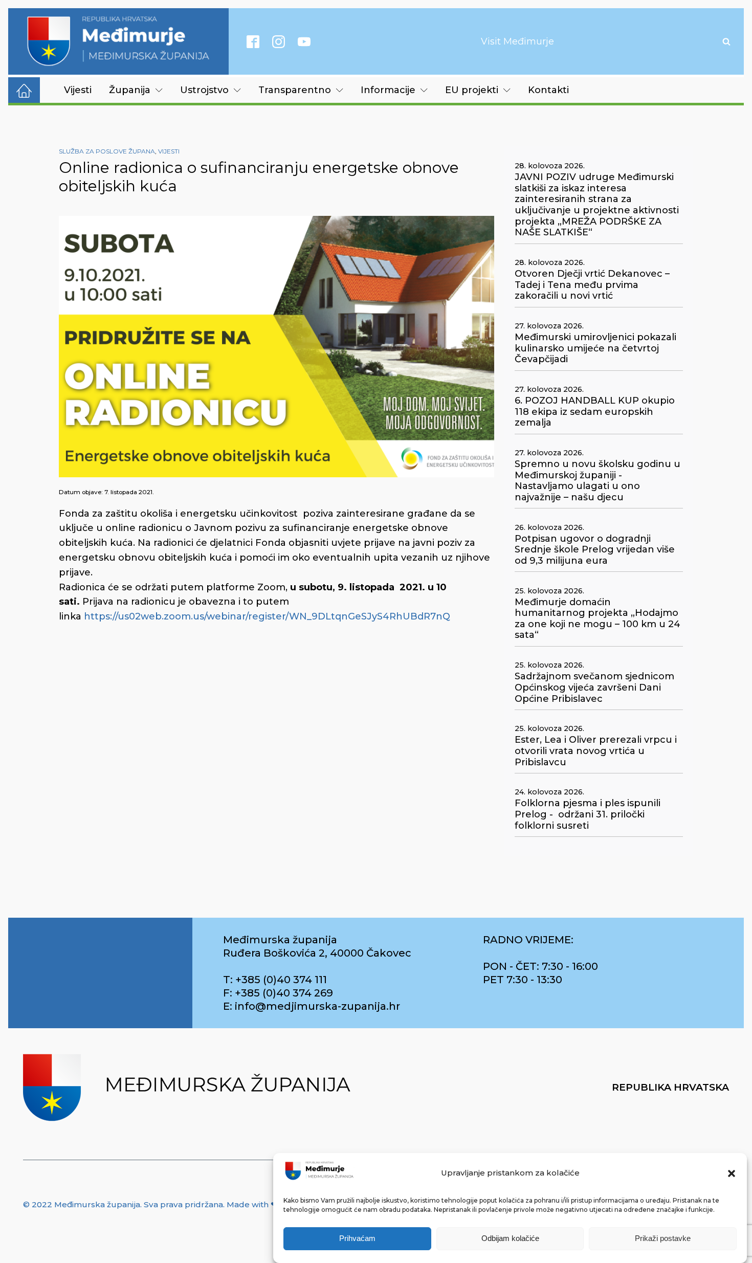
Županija (129, 90)
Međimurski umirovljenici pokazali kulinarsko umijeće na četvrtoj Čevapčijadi (595, 348)
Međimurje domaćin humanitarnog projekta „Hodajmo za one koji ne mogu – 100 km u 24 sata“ (597, 619)
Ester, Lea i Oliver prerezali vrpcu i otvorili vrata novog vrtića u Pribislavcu (596, 751)
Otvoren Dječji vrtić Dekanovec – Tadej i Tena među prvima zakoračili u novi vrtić (592, 285)
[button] (731, 1173)
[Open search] (726, 41)
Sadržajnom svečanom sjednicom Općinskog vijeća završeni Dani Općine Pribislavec (594, 687)
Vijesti (78, 90)
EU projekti (471, 90)
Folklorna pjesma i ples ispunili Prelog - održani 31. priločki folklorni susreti (587, 814)
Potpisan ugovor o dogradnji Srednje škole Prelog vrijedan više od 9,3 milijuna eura (595, 550)
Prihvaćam (357, 1238)
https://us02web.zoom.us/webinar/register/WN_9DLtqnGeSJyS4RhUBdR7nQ (267, 616)
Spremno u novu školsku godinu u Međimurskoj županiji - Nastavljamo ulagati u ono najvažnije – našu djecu (597, 481)
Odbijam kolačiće (510, 1238)
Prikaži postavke (663, 1238)
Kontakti (548, 90)
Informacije (388, 90)
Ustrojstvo (204, 90)
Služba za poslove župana (107, 151)
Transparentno (294, 90)
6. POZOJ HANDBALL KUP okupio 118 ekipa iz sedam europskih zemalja (595, 411)
